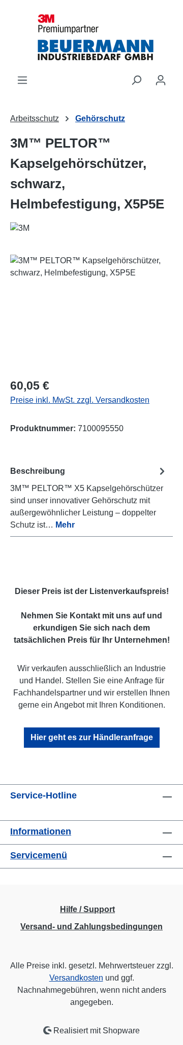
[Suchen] (136, 80)
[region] (91, 312)
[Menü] (22, 80)
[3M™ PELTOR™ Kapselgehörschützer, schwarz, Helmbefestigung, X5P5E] (91, 312)
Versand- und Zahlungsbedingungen (91, 926)
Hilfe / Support (87, 909)
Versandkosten (76, 977)
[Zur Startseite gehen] (91, 37)
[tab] (89, 497)
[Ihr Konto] (160, 80)
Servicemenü (38, 855)
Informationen (40, 831)
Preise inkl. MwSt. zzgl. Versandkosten (79, 400)
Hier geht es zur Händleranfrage (91, 737)
